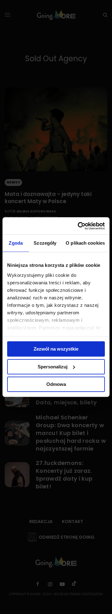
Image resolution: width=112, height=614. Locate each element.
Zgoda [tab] (16, 243)
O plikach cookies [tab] (85, 243)
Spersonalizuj (53, 366)
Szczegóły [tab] (45, 243)
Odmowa (56, 384)
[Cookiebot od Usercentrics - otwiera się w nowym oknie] (79, 226)
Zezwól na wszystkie (56, 349)
